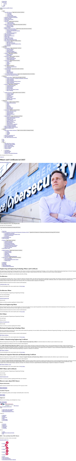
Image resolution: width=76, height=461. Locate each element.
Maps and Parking (10, 107)
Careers (3, 431)
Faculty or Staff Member (8, 145)
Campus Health (7, 152)
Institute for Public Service (9, 128)
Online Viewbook (10, 72)
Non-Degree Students (10, 57)
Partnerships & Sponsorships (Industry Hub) (12, 234)
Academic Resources (8, 92)
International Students (10, 51)
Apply (3, 140)
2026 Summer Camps (6, 248)
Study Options (2, 395)
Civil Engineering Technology (9, 244)
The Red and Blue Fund (8, 136)
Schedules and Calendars (8, 38)
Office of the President (8, 24)
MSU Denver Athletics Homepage (10, 130)
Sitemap (3, 456)
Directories (6, 21)
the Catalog (23, 286)
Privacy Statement (5, 457)
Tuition (8, 62)
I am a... (4, 142)
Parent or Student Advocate (9, 146)
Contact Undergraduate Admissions (10, 73)
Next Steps (9, 70)
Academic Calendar (10, 93)
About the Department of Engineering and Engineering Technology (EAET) (15, 232)
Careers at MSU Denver (8, 37)
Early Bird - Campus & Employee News (14, 43)
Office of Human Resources (9, 35)
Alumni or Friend (7, 148)
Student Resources (10, 71)
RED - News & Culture (11, 42)
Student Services (7, 116)
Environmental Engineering (9, 243)
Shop (3, 433)
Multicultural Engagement (11, 102)
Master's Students (10, 54)
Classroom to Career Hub (11, 125)
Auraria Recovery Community (12, 124)
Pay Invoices (6, 236)
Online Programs (10, 87)
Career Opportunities (8, 258)
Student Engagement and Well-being (13, 117)
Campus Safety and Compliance (8, 409)
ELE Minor (4, 263)
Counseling (4, 427)
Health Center (6, 36)
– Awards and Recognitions (11, 16)
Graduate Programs (10, 86)
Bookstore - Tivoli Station (11, 98)
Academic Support (10, 96)
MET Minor (4, 264)
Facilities (8, 132)
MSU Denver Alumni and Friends (8, 432)
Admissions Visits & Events (11, 66)
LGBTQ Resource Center (11, 120)
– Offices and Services (11, 23)
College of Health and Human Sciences (14, 81)
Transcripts (9, 69)
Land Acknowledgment (6, 458)
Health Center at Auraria (11, 118)
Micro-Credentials (10, 90)
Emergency (4, 425)
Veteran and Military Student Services (11, 127)
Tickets (8, 134)
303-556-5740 (9, 406)
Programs (6, 84)
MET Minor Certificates (4, 335)
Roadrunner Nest (10, 41)
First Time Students (10, 49)
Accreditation (9, 95)
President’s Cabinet (10, 26)
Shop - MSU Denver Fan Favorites (10, 39)
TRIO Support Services (11, 122)
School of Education (10, 80)
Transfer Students (10, 50)
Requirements (9, 55)
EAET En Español (5, 238)
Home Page (4, 231)
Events (8, 103)
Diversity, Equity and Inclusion (10, 28)
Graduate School (7, 260)
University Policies (7, 34)
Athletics (4, 129)
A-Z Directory (7, 150)
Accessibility (9, 31)
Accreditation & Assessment (9, 233)
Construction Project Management (10, 246)
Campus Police (5, 419)
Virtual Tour (9, 67)
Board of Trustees (7, 27)
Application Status (7, 151)
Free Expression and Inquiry (12, 32)
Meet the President (10, 25)
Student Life (5, 100)
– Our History (9, 13)
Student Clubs (6, 254)
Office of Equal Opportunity (9, 33)
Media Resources (7, 45)
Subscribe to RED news (4, 439)
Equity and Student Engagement (10, 126)
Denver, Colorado (3, 406)
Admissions (4, 415)
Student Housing (10, 123)
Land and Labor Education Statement (13, 30)
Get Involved (6, 109)
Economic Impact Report (8, 19)
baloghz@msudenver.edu (4, 298)
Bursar (8, 64)
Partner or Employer (8, 147)
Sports (8, 131)
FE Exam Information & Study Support (11, 259)
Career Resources (5, 257)
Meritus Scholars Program (11, 58)
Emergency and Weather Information (10, 17)
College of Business (10, 79)
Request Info (4, 1)
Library (8, 104)
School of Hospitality (10, 82)
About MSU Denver (8, 12)
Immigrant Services (10, 121)
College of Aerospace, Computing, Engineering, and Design (17, 78)
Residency (8, 63)
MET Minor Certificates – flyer (5, 364)
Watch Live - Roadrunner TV (9, 135)
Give (3, 139)
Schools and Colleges (8, 77)
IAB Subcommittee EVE (6, 237)
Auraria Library (9, 97)
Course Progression (7, 251)
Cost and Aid (6, 60)
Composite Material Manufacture (8, 266)
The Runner (9, 44)
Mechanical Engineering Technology (10, 245)
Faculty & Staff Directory (8, 235)
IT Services (4, 424)
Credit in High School (10, 59)
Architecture (4, 262)
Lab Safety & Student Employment (10, 256)
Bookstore (8, 105)
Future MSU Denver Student (9, 143)
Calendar (8, 133)
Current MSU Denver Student (9, 144)
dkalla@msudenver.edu (4, 376)
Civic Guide (6, 20)
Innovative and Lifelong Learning (13, 89)
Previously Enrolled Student (12, 52)
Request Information (3, 388)
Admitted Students (7, 68)
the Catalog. (23, 337)
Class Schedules (9, 99)
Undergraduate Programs (11, 85)
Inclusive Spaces (10, 108)
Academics (4, 76)
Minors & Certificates (8, 247)
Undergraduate (7, 48)
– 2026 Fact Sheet (10, 15)
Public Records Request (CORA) (8, 411)
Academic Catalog (10, 94)
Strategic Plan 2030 (7, 18)
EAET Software (7, 255)
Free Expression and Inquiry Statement (9, 459)
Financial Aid (9, 61)
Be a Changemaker (3, 402)
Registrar (3, 416)
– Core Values (9, 14)
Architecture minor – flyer (4, 284)
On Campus (6, 101)
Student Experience (5, 250)
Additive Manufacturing (6, 265)
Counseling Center (10, 119)
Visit (5, 65)
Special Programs (10, 88)
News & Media (7, 40)
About (4, 11)
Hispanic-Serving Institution (12, 29)
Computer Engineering (8, 241)
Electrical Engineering (8, 242)
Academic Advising (7, 252)
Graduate (6, 53)
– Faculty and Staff (10, 22)
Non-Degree (6, 56)
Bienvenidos (4, 2)
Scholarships (6, 253)
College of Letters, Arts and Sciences (13, 83)
